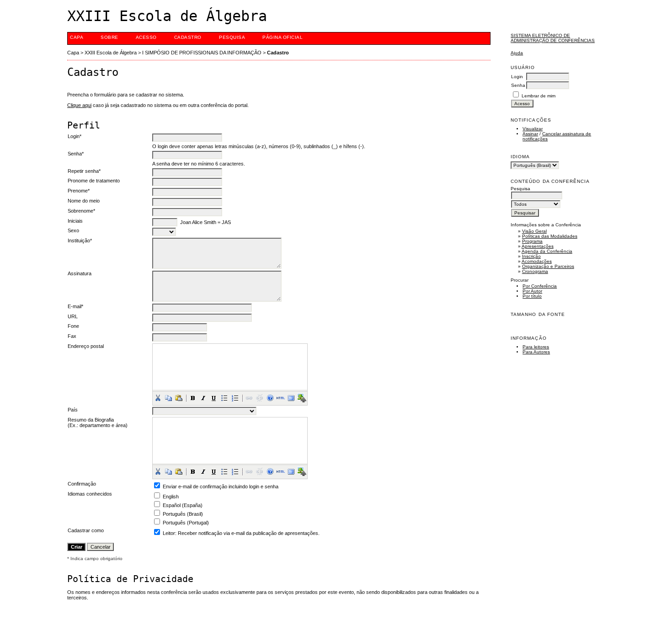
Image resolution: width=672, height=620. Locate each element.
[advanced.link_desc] (249, 398)
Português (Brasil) (183, 514)
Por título (532, 296)
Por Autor (532, 291)
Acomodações (537, 261)
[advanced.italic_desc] (203, 398)
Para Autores (536, 351)
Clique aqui (79, 105)
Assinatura (79, 273)
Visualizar (533, 128)
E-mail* (75, 306)
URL (73, 316)
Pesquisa (232, 37)
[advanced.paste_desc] (179, 398)
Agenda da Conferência (547, 251)
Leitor (169, 533)
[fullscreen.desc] (291, 398)
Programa (532, 241)
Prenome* (79, 190)
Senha (518, 85)
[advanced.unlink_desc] (260, 398)
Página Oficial (282, 37)
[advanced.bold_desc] (193, 398)
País (73, 409)
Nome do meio (84, 200)
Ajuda (517, 52)
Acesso (146, 37)
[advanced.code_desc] (281, 398)
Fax (72, 336)
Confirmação (82, 483)
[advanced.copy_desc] (168, 398)
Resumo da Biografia (91, 419)
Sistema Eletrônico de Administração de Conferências (553, 38)
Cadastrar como (86, 530)
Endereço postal (86, 346)
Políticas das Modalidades (549, 236)
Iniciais (75, 221)
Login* (74, 136)
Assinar (530, 133)
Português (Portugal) (186, 522)
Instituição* (80, 240)
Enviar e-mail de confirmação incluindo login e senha (220, 486)
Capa (76, 37)
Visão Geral (534, 231)
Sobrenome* (81, 211)
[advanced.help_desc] (270, 398)
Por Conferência (540, 286)
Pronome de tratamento (94, 180)
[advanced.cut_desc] (158, 398)
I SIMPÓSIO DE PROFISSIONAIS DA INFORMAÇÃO (201, 52)
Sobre (109, 37)
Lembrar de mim (538, 95)
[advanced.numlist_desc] (235, 398)
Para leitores (536, 346)
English (171, 496)
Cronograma (535, 271)
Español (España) (183, 505)
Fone (73, 326)
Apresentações (538, 246)
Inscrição (531, 256)
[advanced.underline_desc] (214, 398)
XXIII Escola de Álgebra (111, 52)
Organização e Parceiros (548, 266)
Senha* (76, 153)
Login (517, 76)
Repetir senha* (84, 171)
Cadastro (188, 37)
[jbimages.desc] (302, 398)
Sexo (73, 230)
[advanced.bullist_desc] (224, 398)
